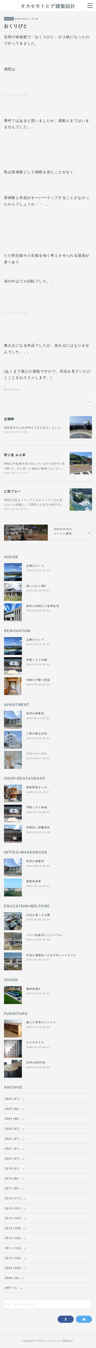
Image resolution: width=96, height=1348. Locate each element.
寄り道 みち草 (15, 454)
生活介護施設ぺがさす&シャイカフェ (51, 955)
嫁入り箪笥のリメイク (41, 1022)
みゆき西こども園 (38, 915)
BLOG (9, 18)
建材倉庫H (33, 988)
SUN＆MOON (36, 1062)
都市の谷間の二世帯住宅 (42, 606)
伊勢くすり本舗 (36, 659)
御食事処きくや (36, 787)
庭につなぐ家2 (36, 586)
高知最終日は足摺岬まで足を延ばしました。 (34, 427)
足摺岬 (9, 419)
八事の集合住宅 (36, 733)
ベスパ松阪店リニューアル (44, 935)
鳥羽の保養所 (35, 713)
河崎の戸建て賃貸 (38, 679)
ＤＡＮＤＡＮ (35, 1042)
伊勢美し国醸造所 (38, 827)
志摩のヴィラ (35, 565)
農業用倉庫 (33, 881)
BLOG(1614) (12, 389)
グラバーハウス (36, 753)
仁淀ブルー (12, 491)
